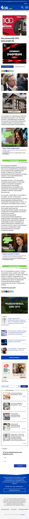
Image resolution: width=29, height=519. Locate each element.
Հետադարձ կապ (5, 509)
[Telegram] (13, 71)
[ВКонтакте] (4, 71)
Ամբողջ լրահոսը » (14, 357)
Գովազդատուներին (23, 509)
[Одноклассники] (2, 71)
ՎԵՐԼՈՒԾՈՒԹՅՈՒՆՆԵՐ (7, 66)
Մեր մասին (14, 509)
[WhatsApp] (11, 71)
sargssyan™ (23, 514)
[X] (6, 71)
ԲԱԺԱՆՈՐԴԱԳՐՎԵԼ (14, 490)
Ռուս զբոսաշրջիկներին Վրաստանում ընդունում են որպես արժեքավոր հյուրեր (15, 1)
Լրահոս (4, 316)
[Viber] (8, 71)
